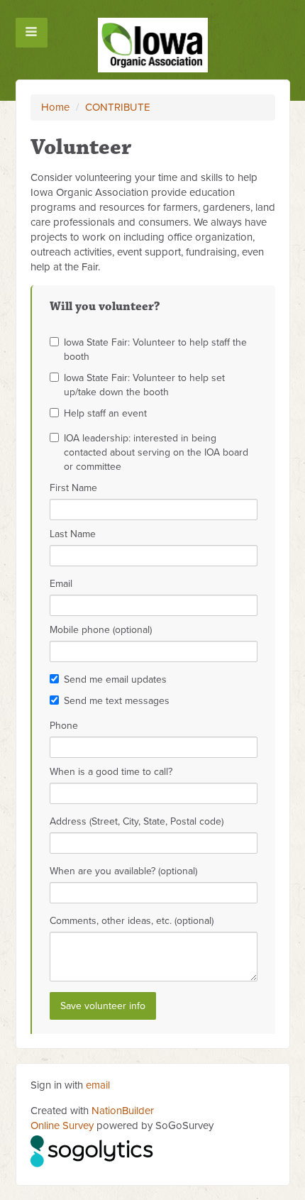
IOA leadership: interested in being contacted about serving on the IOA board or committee (156, 452)
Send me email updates (115, 679)
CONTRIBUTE (117, 107)
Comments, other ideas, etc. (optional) (132, 921)
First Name (73, 488)
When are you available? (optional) (123, 871)
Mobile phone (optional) (101, 630)
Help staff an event (105, 413)
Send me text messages (117, 701)
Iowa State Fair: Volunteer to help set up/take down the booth (144, 385)
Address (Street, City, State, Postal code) (136, 821)
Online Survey (62, 1125)
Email (61, 584)
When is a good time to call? (111, 772)
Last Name (73, 534)
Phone (64, 726)
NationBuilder (123, 1110)
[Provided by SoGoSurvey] (92, 1149)
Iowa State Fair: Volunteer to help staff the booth (155, 349)
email (98, 1085)
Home (55, 107)
